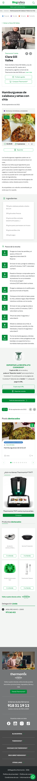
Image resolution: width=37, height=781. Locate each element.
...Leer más (28, 72)
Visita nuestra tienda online (17, 7)
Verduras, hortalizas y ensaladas (13, 442)
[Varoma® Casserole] (27, 536)
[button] (33, 2)
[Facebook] (9, 723)
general (6, 10)
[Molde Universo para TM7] (9, 568)
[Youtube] (15, 723)
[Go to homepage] (18, 3)
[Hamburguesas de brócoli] (18, 432)
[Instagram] (22, 723)
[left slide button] (4, 462)
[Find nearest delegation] (3, 2)
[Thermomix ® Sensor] (27, 568)
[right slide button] (33, 462)
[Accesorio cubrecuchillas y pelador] (9, 536)
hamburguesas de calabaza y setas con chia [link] (22, 10)
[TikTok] (28, 723)
